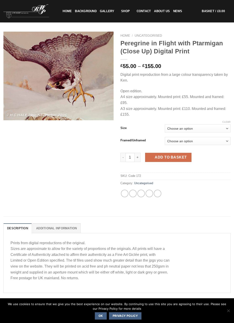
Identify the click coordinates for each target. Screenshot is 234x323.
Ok (100, 316)
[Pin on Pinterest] (149, 193)
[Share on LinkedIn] (157, 193)
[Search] (57, 11)
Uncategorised (148, 35)
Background (86, 11)
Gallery (107, 11)
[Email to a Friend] (141, 193)
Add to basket (171, 157)
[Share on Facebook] (124, 193)
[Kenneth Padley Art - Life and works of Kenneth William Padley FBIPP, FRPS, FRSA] (26, 11)
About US (162, 11)
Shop (125, 11)
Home (67, 11)
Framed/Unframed (133, 140)
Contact (144, 11)
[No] (228, 312)
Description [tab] (17, 228)
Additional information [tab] (56, 228)
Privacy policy (125, 316)
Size (123, 128)
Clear (226, 121)
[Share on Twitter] (133, 193)
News (177, 11)
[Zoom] (9, 114)
